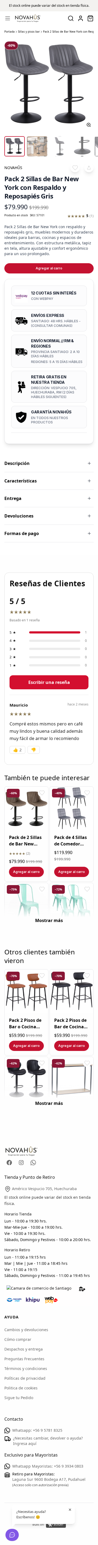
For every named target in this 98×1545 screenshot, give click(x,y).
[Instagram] (21, 1162)
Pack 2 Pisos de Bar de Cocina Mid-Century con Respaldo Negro (70, 1023)
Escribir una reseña (49, 682)
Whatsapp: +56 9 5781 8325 (37, 1430)
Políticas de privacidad (24, 1378)
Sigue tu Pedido (18, 1397)
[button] (75, 167)
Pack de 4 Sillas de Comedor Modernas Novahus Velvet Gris (71, 840)
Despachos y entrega (23, 1349)
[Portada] (27, 18)
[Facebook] (9, 1162)
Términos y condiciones (25, 1368)
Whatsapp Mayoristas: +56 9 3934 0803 (47, 1466)
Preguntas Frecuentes (24, 1358)
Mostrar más (49, 920)
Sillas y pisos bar (29, 31)
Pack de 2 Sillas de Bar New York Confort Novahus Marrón (25, 840)
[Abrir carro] (90, 18)
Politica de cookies (21, 1387)
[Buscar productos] (71, 18)
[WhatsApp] (33, 1162)
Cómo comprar (17, 1339)
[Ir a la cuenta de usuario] (80, 18)
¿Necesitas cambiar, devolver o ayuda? (48, 1441)
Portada (9, 31)
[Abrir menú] (7, 18)
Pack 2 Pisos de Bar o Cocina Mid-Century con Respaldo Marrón (25, 1023)
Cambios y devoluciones (26, 1329)
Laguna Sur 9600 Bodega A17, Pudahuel (48, 1479)
